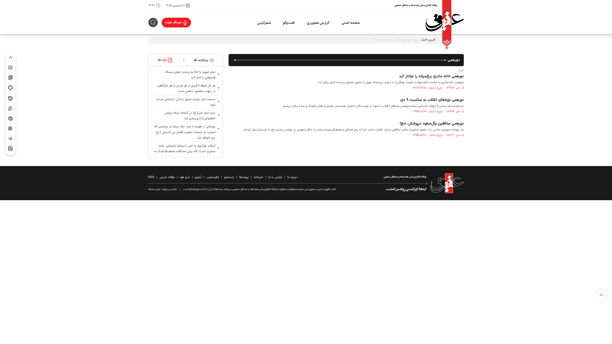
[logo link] (445, 22)
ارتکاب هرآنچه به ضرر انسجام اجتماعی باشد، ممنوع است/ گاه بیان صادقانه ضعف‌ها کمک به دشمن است (184, 151)
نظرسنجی (213, 177)
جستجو (229, 177)
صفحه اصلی (350, 23)
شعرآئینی (264, 23)
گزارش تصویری (318, 23)
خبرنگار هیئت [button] (173, 22)
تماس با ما (275, 177)
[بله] (10, 98)
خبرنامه (258, 177)
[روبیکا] (10, 128)
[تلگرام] (10, 138)
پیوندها (244, 177)
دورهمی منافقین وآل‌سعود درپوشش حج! (432, 123)
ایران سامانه (154, 189)
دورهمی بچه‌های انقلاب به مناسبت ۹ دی (432, 100)
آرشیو (198, 177)
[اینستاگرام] (10, 148)
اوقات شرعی (167, 177)
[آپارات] (10, 67)
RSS (151, 177)
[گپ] (10, 118)
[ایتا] (10, 108)
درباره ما (292, 177)
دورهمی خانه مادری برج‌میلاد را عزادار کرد (431, 76)
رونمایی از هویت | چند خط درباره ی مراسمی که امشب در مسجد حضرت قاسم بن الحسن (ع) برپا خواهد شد (184, 132)
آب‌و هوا (185, 177)
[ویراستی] (10, 77)
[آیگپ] (10, 88)
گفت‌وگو (289, 23)
